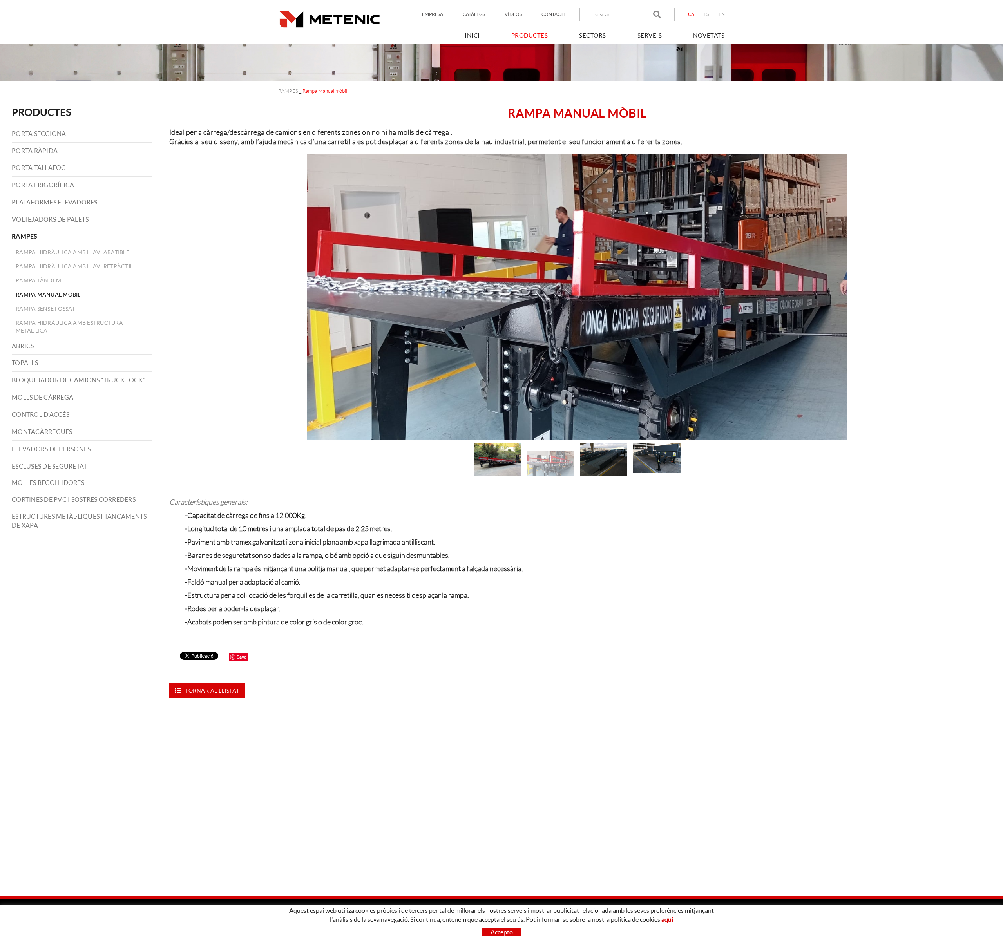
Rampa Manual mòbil (48, 294)
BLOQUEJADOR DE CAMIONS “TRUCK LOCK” (78, 380)
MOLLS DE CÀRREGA (42, 397)
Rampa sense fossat (45, 309)
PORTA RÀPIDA (35, 150)
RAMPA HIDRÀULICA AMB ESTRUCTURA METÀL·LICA (69, 327)
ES (706, 14)
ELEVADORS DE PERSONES (51, 448)
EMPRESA (432, 14)
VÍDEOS (513, 14)
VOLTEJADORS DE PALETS (50, 219)
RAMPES (288, 91)
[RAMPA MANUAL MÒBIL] (577, 297)
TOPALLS (25, 362)
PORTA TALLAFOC (39, 167)
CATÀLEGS (474, 14)
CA (691, 14)
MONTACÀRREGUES (42, 431)
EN (722, 14)
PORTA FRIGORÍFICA (43, 184)
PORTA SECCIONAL (40, 133)
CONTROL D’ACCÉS (40, 414)
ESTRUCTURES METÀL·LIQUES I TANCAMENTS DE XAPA (79, 521)
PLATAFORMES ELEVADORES (55, 202)
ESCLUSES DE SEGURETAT (49, 466)
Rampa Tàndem (38, 280)
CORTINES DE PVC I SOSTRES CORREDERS (74, 499)
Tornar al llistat (212, 691)
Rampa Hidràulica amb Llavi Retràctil (74, 266)
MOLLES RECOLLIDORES (48, 482)
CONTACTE (553, 14)
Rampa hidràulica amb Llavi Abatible (72, 252)
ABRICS (23, 345)
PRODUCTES (41, 112)
